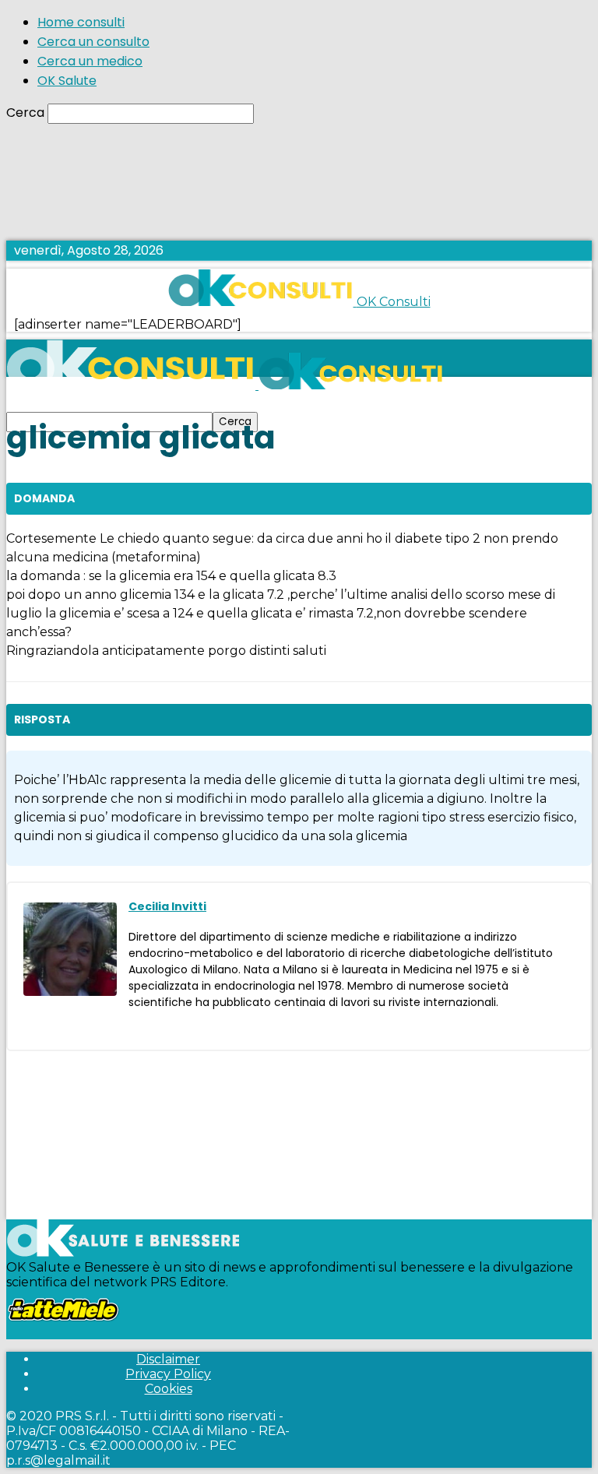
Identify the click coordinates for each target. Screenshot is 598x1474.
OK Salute (67, 81)
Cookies (168, 1388)
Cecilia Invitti (167, 906)
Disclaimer (168, 1359)
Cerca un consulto (93, 42)
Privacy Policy (168, 1374)
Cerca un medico (89, 61)
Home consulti (81, 22)
